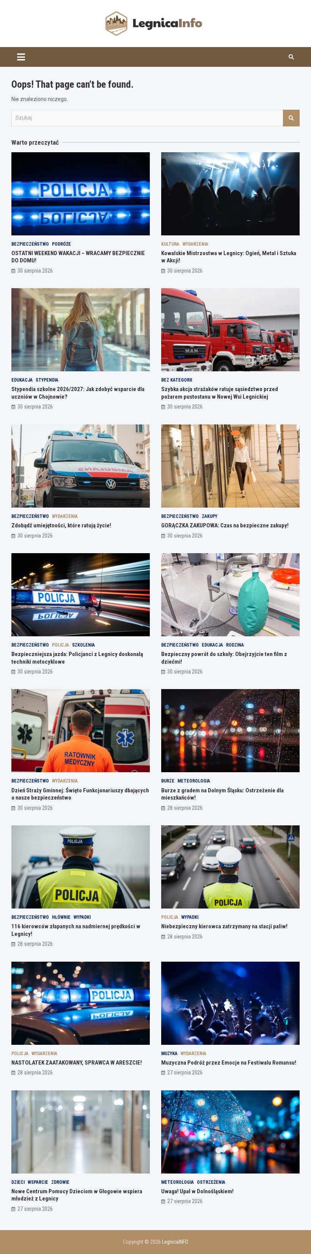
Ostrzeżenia (211, 1182)
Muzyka (169, 1053)
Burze (167, 781)
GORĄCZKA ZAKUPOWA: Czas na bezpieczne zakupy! (225, 525)
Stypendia (47, 380)
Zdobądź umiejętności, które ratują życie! (61, 525)
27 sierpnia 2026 (185, 1072)
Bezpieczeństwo (30, 244)
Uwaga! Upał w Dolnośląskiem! (197, 1191)
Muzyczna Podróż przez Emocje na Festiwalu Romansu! (228, 1062)
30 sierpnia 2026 (35, 271)
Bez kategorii (176, 380)
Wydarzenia (195, 244)
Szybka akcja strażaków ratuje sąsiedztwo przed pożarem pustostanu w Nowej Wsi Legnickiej (219, 393)
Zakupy (209, 516)
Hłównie (61, 917)
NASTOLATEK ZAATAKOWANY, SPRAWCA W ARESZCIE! (76, 1062)
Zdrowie (60, 1182)
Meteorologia (193, 781)
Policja (60, 645)
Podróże (61, 244)
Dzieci (18, 1182)
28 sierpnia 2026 (185, 808)
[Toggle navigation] (21, 57)
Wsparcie (38, 1182)
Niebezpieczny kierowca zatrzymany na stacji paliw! (224, 926)
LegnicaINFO (175, 1242)
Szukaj (291, 118)
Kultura (170, 244)
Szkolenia (83, 645)
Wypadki (82, 917)
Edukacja (22, 380)
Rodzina (235, 645)
